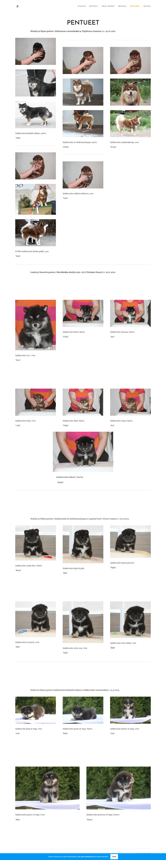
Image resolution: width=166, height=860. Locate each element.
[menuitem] (82, 6)
